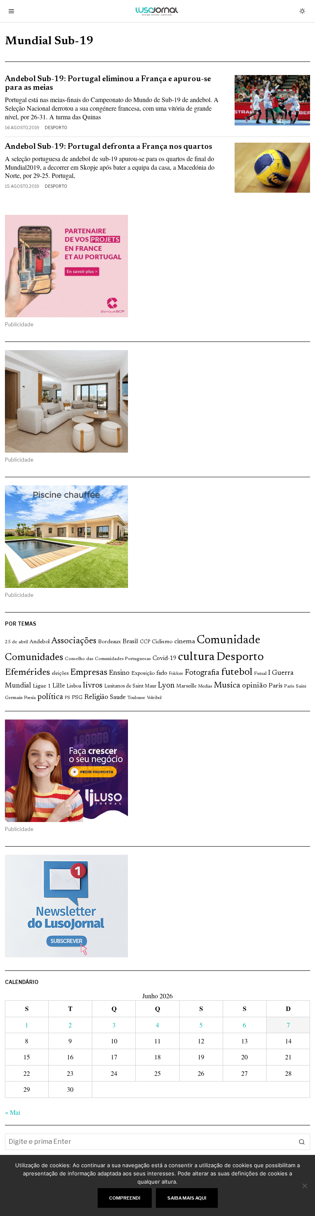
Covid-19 (164, 659)
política (50, 697)
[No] (305, 1186)
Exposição (143, 673)
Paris (276, 686)
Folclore (176, 674)
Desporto (56, 127)
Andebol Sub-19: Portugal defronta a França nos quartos (108, 147)
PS (67, 698)
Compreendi (124, 1198)
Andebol (40, 641)
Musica (227, 685)
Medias (205, 686)
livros (93, 686)
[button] (302, 1142)
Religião (96, 697)
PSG (77, 697)
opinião (254, 686)
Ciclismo (162, 642)
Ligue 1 (42, 686)
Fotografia (202, 673)
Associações (73, 641)
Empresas (88, 672)
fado (161, 673)
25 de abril (16, 642)
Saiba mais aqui (186, 1198)
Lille (58, 686)
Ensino (119, 673)
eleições (60, 673)
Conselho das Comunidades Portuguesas (108, 658)
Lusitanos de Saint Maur (130, 686)
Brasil (130, 642)
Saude (118, 698)
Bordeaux (109, 641)
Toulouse (136, 697)
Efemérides (27, 672)
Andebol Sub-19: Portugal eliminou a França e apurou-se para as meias (108, 83)
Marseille (186, 686)
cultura (196, 657)
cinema (184, 641)
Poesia (30, 698)
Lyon (166, 686)
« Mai (12, 1112)
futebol (236, 672)
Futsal (260, 673)
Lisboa (73, 686)
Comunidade (228, 640)
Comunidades (34, 658)
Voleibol (154, 698)
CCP (145, 642)
